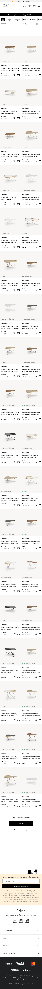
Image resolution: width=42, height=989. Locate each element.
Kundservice (7, 931)
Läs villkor (36, 901)
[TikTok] (27, 920)
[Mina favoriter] (29, 5)
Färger (25, 20)
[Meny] (39, 5)
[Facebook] (15, 920)
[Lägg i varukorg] (18, 75)
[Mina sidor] (24, 5)
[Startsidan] (5, 5)
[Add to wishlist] (14, 75)
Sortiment (6, 938)
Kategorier (17, 20)
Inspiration (6, 946)
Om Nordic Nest (9, 953)
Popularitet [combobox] (28, 24)
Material (33, 20)
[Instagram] (21, 920)
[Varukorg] (34, 5)
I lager (9, 20)
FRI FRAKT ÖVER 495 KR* (22, 1)
